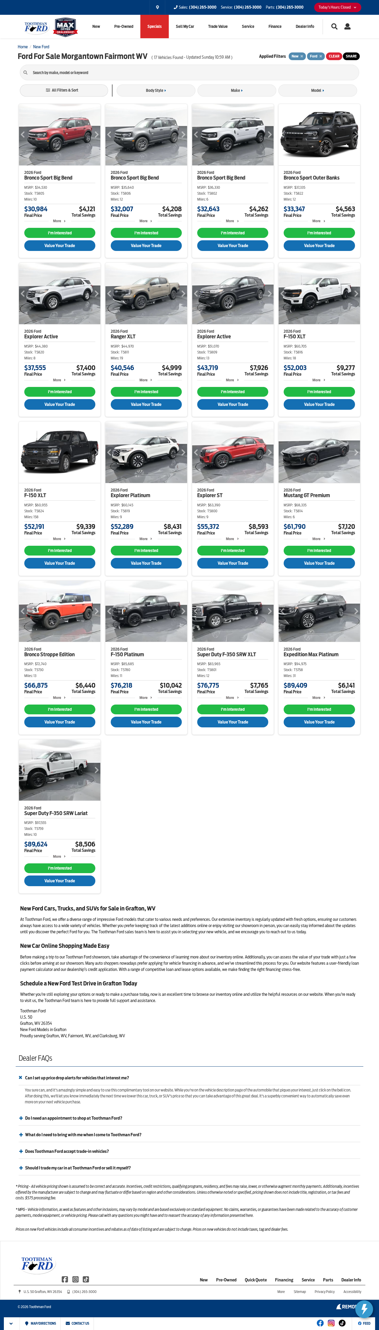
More (57, 221)
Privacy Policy (325, 1291)
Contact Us (80, 1323)
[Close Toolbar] (12, 1323)
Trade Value (218, 26)
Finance (275, 26)
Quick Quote (256, 1280)
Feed (366, 1323)
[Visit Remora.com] (348, 1307)
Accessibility (352, 1291)
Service (248, 26)
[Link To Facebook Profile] (65, 1279)
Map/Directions (43, 1323)
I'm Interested (60, 233)
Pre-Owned (123, 26)
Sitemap (300, 1291)
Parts (328, 1280)
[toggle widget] (364, 1309)
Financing (284, 1280)
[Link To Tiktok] (342, 1327)
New (96, 26)
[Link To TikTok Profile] (86, 1279)
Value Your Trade (59, 245)
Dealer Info (305, 26)
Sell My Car (185, 26)
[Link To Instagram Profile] (75, 1279)
